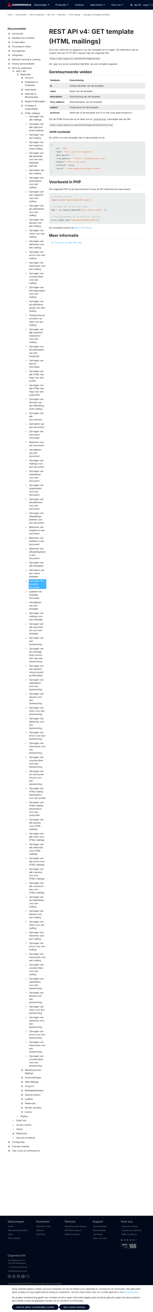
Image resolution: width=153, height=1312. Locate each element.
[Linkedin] (10, 1276)
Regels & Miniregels (35, 101)
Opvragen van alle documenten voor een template (36, 629)
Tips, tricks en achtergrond (26, 1150)
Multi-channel (14, 1238)
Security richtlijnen (25, 1138)
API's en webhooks (37, 15)
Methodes (62, 15)
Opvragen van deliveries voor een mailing (36, 244)
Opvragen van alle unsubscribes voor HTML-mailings (36, 888)
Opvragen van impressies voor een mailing (37, 265)
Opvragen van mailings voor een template (36, 616)
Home (10, 15)
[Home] (19, 5)
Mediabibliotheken (34, 1090)
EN (139, 5)
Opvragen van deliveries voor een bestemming (36, 723)
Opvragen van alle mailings (36, 118)
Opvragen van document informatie (36, 434)
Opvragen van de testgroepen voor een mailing (37, 292)
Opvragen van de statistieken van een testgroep (36, 351)
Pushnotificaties (33, 1077)
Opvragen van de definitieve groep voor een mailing (37, 306)
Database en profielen (23, 38)
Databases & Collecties (31, 83)
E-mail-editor (18, 42)
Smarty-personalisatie (23, 63)
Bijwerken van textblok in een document (36, 541)
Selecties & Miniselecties (31, 95)
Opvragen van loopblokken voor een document (36, 490)
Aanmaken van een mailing (36, 172)
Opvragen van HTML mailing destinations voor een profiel (37, 793)
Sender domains (33, 1107)
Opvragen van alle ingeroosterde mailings (36, 127)
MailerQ (39, 1230)
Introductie (17, 33)
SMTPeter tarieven (73, 1230)
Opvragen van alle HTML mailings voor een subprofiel (36, 390)
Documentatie (21, 15)
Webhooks (30, 1103)
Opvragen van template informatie (97, 15)
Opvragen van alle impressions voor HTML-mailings (36, 874)
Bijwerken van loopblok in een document (37, 530)
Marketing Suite (43, 1226)
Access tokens (23, 1125)
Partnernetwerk (100, 1226)
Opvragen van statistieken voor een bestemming (36, 685)
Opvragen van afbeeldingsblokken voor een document (36, 518)
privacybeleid (131, 1292)
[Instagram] (14, 1276)
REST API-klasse (82, 227)
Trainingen (97, 1234)
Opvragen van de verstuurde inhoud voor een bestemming (36, 777)
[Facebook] (19, 1276)
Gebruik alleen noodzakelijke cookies (35, 1307)
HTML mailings (74, 15)
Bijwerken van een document (36, 444)
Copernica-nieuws (129, 1226)
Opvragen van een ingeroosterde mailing (36, 145)
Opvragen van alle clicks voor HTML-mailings (36, 836)
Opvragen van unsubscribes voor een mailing (36, 278)
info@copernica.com (17, 1271)
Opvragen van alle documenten (36, 416)
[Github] (27, 1276)
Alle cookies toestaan (74, 1307)
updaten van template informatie (35, 594)
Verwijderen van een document (35, 452)
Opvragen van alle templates (36, 564)
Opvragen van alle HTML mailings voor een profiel (36, 376)
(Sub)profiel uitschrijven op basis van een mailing (37, 320)
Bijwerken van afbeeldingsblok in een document (37, 553)
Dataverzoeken (33, 1095)
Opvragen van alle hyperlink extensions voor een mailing (36, 335)
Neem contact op (129, 1234)
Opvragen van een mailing (36, 136)
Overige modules (21, 1146)
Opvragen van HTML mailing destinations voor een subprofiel (36, 808)
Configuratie (18, 1142)
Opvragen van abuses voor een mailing (36, 222)
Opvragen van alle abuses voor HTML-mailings (36, 824)
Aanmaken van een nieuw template (36, 573)
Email (10, 1226)
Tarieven (79, 5)
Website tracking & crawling (26, 59)
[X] (23, 1276)
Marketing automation (18, 1230)
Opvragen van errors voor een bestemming (37, 735)
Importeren (30, 89)
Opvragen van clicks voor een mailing (37, 233)
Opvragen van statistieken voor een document (36, 476)
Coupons (29, 1086)
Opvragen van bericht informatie (36, 363)
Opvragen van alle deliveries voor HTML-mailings (36, 849)
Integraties (17, 55)
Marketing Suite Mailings (33, 1072)
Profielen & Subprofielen (31, 107)
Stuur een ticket (100, 1238)
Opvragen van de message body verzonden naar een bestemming (36, 655)
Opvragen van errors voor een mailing (37, 255)
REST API (51, 15)
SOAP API (21, 1120)
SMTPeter (40, 1234)
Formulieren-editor (21, 46)
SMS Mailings (32, 1082)
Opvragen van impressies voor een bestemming (37, 748)
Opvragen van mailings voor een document (36, 463)
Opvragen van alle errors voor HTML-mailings (37, 861)
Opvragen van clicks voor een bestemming (37, 710)
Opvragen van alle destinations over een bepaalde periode (36, 159)
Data (10, 1234)
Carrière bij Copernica (131, 1230)
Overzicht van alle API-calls (68, 242)
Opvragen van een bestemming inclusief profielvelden (36, 671)
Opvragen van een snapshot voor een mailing (36, 196)
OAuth (19, 1129)
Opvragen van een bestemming (36, 641)
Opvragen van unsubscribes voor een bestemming (36, 762)
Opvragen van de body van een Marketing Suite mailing (36, 404)
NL (135, 5)
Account (29, 77)
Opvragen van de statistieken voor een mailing (36, 210)
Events (28, 1112)
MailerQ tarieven (72, 1234)
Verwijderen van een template (35, 605)
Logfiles (29, 1099)
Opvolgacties (18, 51)
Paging (24, 1116)
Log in (146, 5)
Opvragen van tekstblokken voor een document (36, 504)
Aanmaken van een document (36, 425)
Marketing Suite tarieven (76, 1226)
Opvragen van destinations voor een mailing (36, 182)
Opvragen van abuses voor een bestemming (36, 698)
